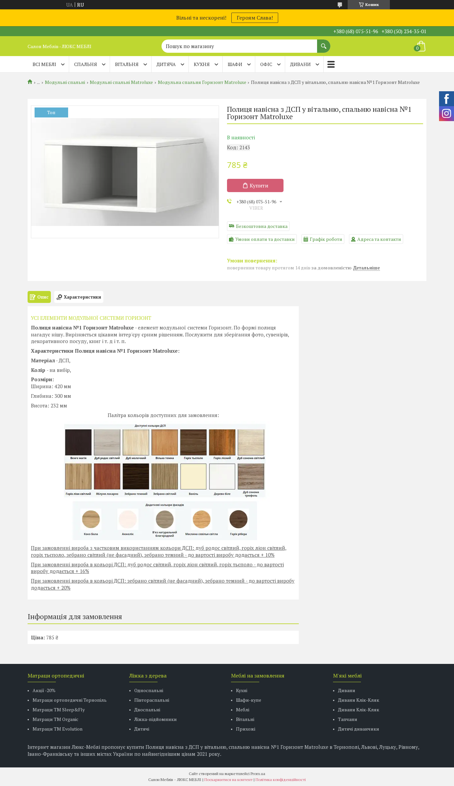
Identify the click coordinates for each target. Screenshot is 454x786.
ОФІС (266, 64)
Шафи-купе (248, 700)
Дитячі (141, 729)
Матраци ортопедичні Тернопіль (70, 700)
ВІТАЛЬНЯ (127, 64)
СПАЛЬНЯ (85, 64)
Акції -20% (44, 690)
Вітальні (245, 719)
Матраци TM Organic (55, 719)
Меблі (242, 709)
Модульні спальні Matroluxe (121, 82)
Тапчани (347, 719)
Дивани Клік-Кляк (358, 700)
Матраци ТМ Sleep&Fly (59, 709)
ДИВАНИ (300, 64)
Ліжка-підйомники (155, 719)
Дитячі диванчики (358, 729)
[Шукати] (323, 42)
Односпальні (148, 690)
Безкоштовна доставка (261, 226)
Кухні (241, 690)
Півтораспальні (151, 700)
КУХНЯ (202, 64)
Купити (259, 185)
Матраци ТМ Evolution (57, 729)
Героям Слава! (255, 17)
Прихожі (245, 729)
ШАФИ (235, 64)
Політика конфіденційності (281, 779)
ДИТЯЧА (166, 64)
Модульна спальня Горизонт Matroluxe (202, 82)
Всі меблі (44, 64)
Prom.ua (258, 773)
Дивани (346, 690)
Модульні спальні (65, 82)
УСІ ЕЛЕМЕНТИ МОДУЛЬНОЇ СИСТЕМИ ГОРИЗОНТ (91, 318)
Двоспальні (147, 709)
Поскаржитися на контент (228, 779)
